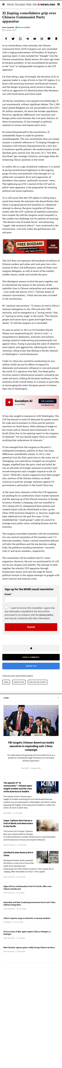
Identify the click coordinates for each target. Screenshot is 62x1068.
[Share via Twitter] (13, 38)
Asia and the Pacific (37, 682)
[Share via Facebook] (6, 38)
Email (8, 594)
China (6, 682)
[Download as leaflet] (41, 38)
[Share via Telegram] (27, 38)
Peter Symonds (8, 27)
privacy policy (46, 615)
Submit (31, 627)
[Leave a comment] (48, 38)
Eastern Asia (19, 682)
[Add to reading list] (56, 38)
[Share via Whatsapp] (20, 38)
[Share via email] (34, 38)
